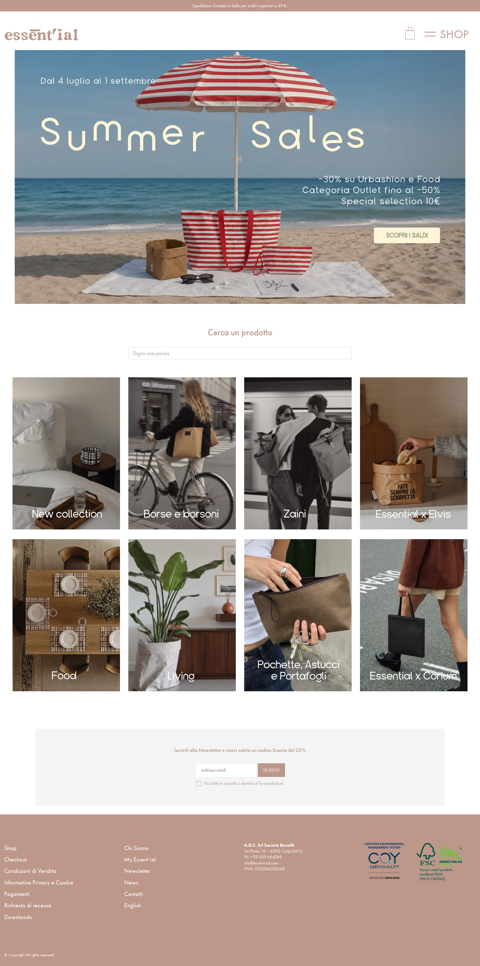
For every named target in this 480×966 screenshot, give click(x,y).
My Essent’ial (140, 859)
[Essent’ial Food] (66, 615)
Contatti (133, 894)
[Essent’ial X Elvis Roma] (414, 453)
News (131, 882)
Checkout (15, 859)
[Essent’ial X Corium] (414, 615)
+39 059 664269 (266, 857)
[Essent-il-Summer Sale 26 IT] (240, 177)
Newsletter (137, 871)
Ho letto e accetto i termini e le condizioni (243, 783)
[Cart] (410, 34)
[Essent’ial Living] (182, 615)
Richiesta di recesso (27, 905)
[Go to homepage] (41, 34)
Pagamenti (17, 894)
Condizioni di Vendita (30, 871)
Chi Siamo (136, 848)
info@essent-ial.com (261, 863)
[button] (450, 34)
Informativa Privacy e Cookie (38, 882)
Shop (10, 848)
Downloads (18, 917)
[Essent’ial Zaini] (298, 453)
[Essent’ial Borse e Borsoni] (182, 453)
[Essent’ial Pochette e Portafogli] (298, 615)
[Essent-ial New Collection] (66, 453)
